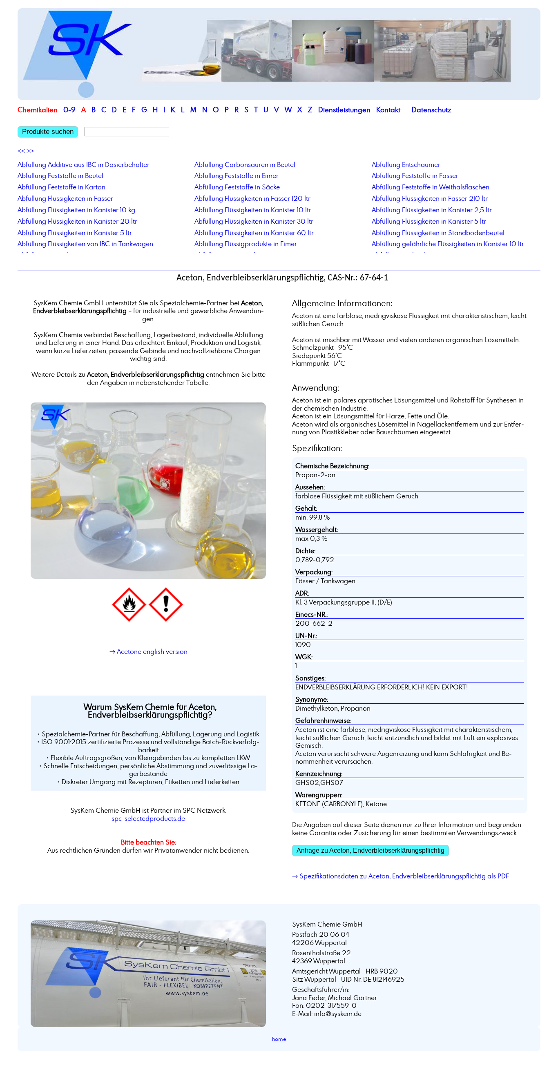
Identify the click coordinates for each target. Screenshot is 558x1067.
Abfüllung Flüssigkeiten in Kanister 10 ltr (252, 210)
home (279, 1039)
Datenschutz (431, 109)
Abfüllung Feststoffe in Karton (61, 187)
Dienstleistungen (344, 109)
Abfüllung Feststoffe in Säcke (237, 187)
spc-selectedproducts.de (148, 818)
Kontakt (388, 109)
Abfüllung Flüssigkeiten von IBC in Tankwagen (85, 244)
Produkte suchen (48, 132)
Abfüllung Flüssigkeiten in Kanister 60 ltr (254, 233)
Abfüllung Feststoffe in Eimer (236, 175)
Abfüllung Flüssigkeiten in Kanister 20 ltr (77, 221)
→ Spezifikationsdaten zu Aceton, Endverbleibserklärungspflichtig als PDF (400, 876)
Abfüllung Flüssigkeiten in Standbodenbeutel (438, 233)
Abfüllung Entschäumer (406, 164)
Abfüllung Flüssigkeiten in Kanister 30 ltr (253, 221)
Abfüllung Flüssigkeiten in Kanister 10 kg (76, 210)
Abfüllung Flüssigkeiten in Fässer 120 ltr (252, 198)
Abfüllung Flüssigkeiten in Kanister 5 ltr (429, 221)
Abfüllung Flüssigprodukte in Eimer (245, 244)
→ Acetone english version (148, 651)
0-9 (69, 109)
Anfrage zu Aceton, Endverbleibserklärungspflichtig (370, 850)
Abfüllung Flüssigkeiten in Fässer (65, 198)
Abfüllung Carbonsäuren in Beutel (244, 164)
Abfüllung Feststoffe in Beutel (60, 175)
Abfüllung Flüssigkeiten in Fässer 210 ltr (430, 198)
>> (30, 151)
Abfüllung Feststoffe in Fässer (415, 175)
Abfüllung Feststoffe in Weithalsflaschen (430, 187)
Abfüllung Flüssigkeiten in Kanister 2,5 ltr (432, 210)
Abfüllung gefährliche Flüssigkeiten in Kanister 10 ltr (448, 244)
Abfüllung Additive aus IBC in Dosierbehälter (84, 164)
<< (21, 151)
